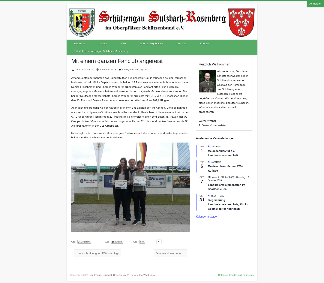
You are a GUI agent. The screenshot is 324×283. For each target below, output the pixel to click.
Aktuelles (79, 43)
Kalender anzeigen (207, 216)
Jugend (102, 43)
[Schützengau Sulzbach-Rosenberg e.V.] (162, 7)
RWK (124, 43)
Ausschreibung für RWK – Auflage (97, 253)
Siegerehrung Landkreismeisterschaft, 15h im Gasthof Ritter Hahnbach (228, 204)
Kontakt (204, 43)
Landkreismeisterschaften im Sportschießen (226, 187)
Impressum (248, 275)
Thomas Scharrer (84, 69)
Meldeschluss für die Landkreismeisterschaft (223, 153)
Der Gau (181, 43)
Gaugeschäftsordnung (171, 253)
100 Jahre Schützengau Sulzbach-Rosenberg (101, 51)
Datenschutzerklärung (229, 275)
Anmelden (315, 3)
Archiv (125, 69)
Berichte (133, 69)
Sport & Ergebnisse (151, 43)
